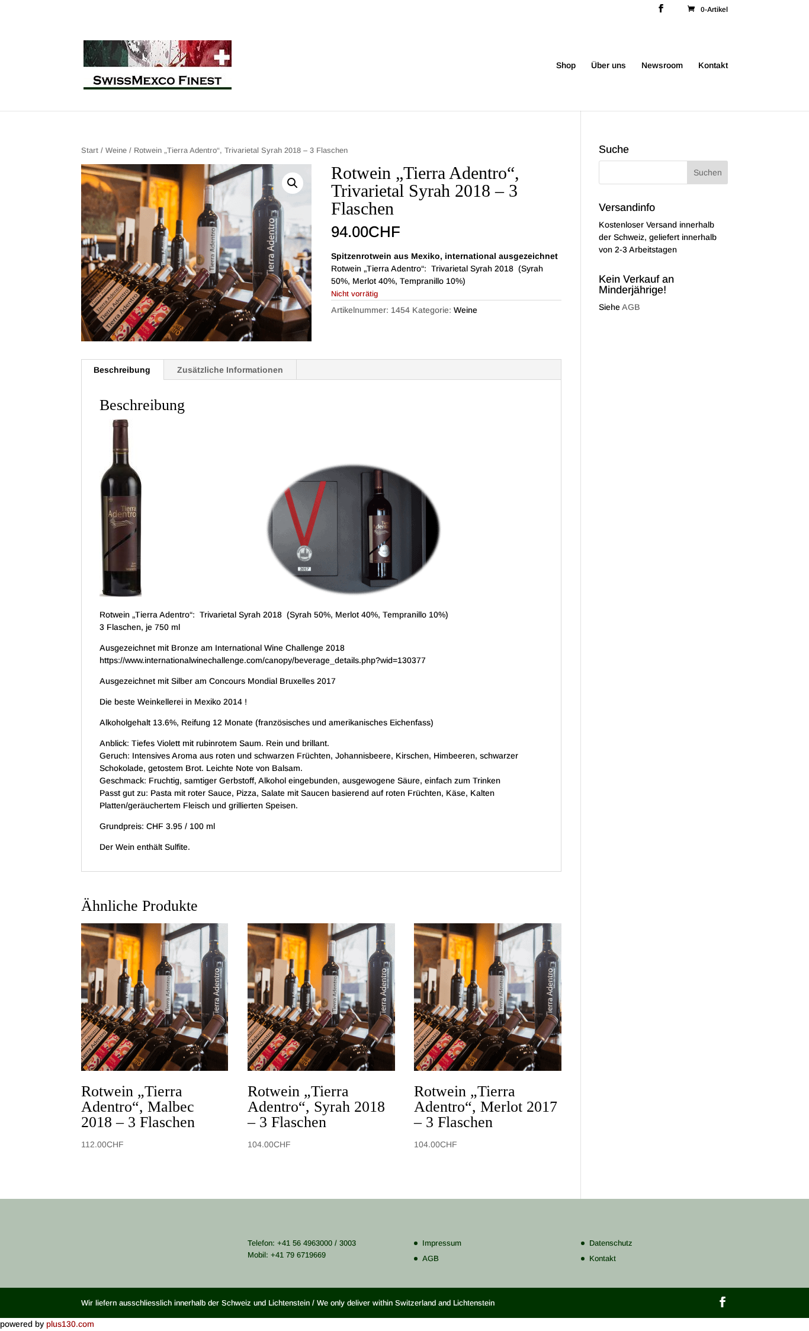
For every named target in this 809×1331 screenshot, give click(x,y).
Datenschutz (611, 1243)
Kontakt (713, 65)
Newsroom (662, 65)
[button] (292, 183)
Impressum (441, 1243)
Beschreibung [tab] (122, 370)
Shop (566, 65)
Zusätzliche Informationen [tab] (230, 370)
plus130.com (70, 1324)
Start (89, 150)
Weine (116, 150)
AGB (631, 307)
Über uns (608, 65)
